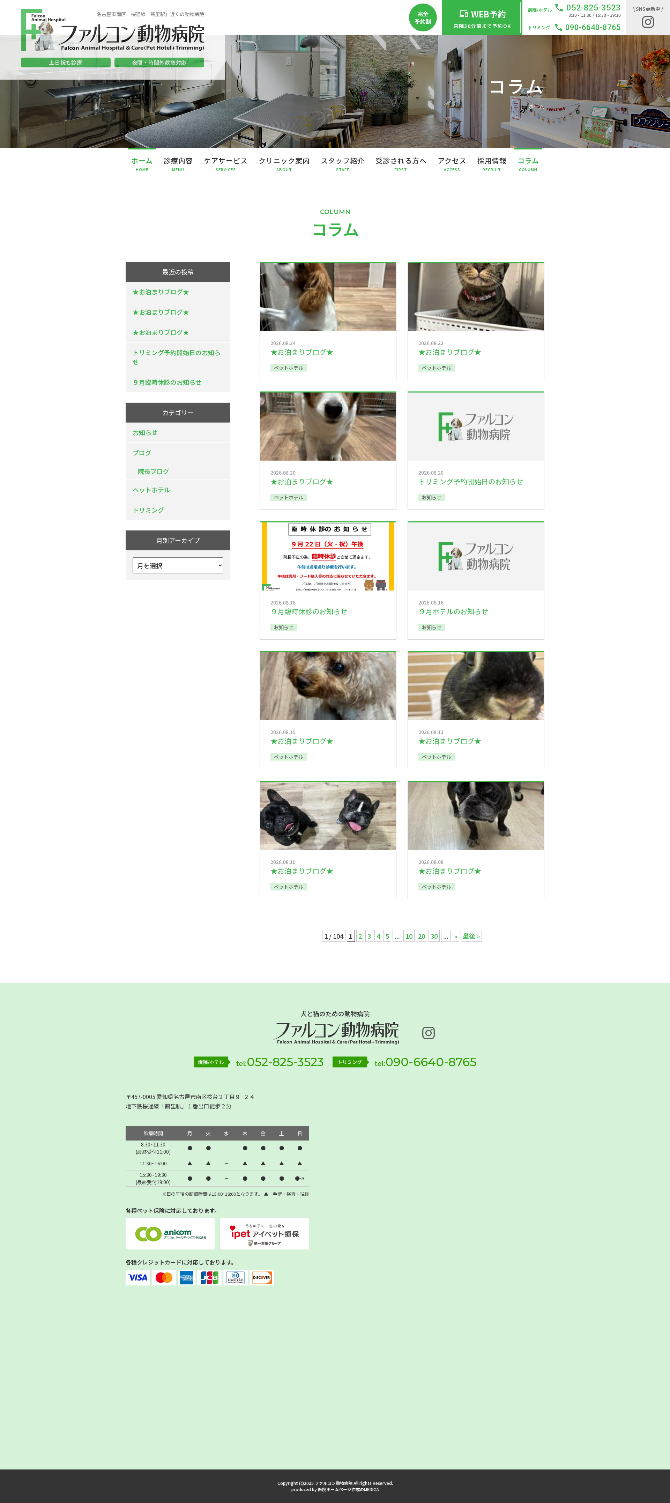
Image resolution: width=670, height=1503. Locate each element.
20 (421, 935)
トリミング (148, 509)
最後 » (471, 935)
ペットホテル (151, 489)
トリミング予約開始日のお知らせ (177, 357)
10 (408, 935)
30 (434, 935)
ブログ (142, 452)
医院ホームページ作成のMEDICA (348, 1489)
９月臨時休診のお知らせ (167, 382)
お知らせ (145, 432)
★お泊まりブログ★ (161, 291)
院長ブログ (153, 471)
